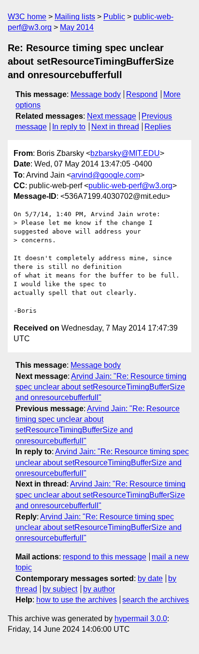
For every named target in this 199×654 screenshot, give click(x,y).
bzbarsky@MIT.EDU (125, 153)
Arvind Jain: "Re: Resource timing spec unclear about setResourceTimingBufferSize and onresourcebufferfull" (100, 387)
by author (99, 589)
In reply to (68, 127)
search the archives (155, 600)
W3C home (27, 17)
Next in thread (115, 127)
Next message (111, 116)
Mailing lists (75, 17)
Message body (96, 94)
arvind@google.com (105, 175)
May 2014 (77, 27)
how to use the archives (76, 600)
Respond (141, 94)
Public (114, 17)
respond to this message (104, 557)
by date (150, 578)
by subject (60, 589)
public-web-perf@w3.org (130, 185)
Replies (157, 127)
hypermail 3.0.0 (140, 618)
